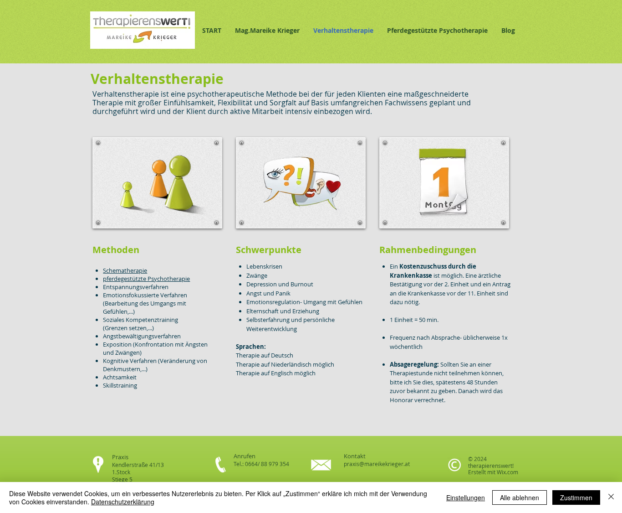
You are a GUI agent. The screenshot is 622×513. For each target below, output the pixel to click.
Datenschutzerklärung (122, 501)
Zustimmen (576, 497)
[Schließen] (611, 497)
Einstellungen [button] (465, 497)
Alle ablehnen (519, 497)
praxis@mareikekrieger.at (377, 463)
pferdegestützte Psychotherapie (146, 279)
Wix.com (507, 472)
